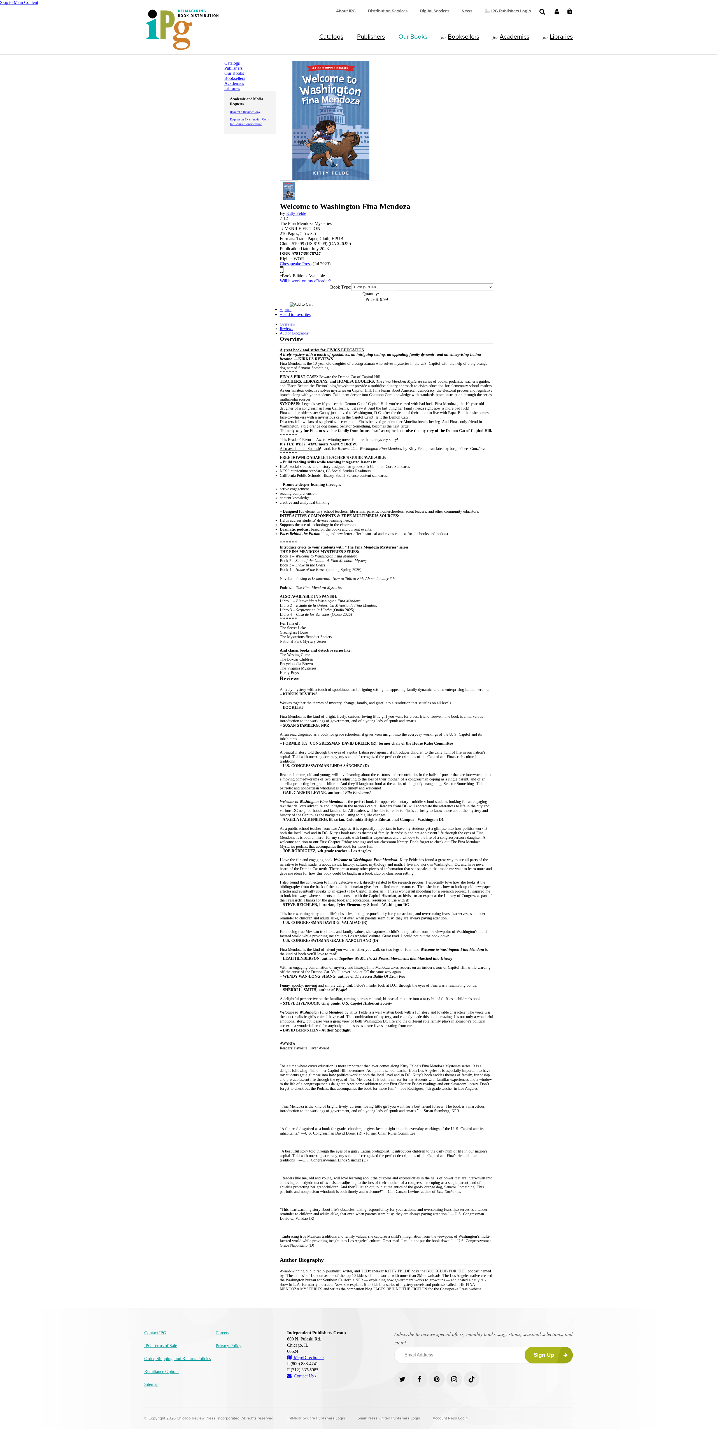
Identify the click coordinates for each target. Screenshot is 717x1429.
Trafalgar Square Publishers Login (316, 1418)
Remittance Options (161, 1371)
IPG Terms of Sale (160, 1345)
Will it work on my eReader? (305, 280)
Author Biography (294, 333)
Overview (287, 324)
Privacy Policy (228, 1345)
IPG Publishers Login (511, 11)
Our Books (413, 36)
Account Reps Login (450, 1418)
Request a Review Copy (245, 111)
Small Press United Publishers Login (389, 1418)
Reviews (286, 329)
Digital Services (434, 11)
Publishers (371, 36)
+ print (286, 309)
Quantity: (370, 293)
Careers (222, 1332)
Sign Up (544, 1355)
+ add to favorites (295, 314)
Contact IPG (155, 1332)
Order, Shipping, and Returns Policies (177, 1358)
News (467, 11)
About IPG (346, 11)
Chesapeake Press (295, 263)
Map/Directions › (308, 1357)
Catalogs (331, 36)
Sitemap (151, 1384)
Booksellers (463, 36)
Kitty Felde (296, 213)
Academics (514, 36)
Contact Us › (304, 1376)
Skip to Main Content (19, 2)
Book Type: (340, 287)
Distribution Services (388, 11)
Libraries (561, 36)
